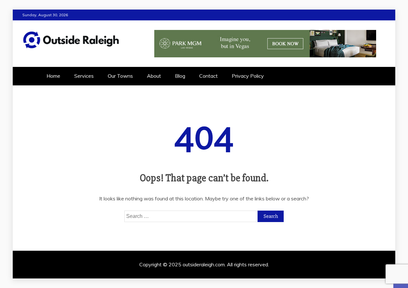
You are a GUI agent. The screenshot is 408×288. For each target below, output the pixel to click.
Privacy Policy (248, 76)
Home (53, 76)
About (154, 76)
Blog (180, 76)
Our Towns (120, 76)
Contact (208, 76)
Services (84, 76)
